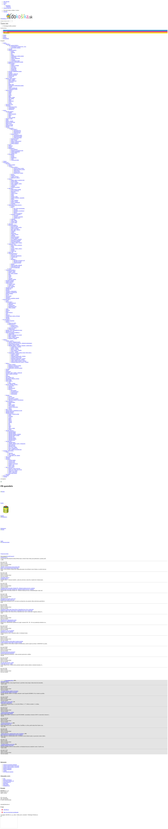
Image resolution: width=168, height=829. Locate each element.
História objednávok (7, 779)
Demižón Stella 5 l (4, 578)
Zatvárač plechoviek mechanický (7, 653)
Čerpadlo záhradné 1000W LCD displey (9, 692)
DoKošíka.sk (6, 809)
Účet (4, 778)
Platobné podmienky (7, 768)
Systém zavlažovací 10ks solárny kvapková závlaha (11, 642)
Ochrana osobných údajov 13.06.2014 (11, 767)
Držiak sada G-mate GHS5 (6, 702)
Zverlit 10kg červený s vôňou (7, 663)
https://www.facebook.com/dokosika (10, 812)
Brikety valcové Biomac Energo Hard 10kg (10, 568)
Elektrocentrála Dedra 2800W (7, 713)
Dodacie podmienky (7, 769)
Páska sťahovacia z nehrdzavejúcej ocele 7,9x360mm (12, 734)
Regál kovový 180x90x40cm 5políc (8, 621)
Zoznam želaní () (7, 782)
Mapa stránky (6, 784)
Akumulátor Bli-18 (4, 681)
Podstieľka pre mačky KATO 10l (7, 600)
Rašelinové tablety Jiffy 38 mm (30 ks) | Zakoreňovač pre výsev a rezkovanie (16, 610)
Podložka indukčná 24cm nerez (7, 745)
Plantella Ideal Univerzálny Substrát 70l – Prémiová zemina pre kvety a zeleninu (17, 589)
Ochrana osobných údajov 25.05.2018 (11, 765)
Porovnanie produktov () (8, 781)
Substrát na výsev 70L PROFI (7, 631)
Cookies (5, 770)
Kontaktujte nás (6, 785)
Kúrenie (4, 37)
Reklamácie (5, 783)
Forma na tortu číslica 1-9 (6, 724)
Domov (4, 35)
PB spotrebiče (6, 38)
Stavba (4, 36)
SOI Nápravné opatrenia (8, 771)
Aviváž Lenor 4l (4, 557)
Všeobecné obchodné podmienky (10, 764)
